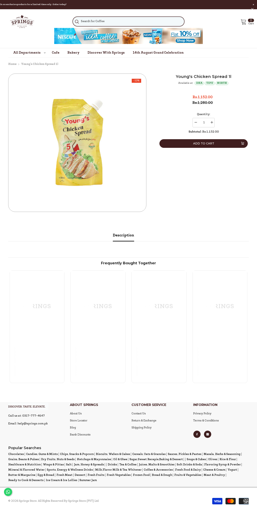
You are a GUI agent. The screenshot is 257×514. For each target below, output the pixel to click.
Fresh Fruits (96, 475)
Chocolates (16, 454)
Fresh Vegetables (119, 475)
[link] (37, 355)
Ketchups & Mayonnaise (94, 459)
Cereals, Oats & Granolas (149, 454)
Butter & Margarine (21, 475)
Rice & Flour (227, 459)
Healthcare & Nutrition (24, 464)
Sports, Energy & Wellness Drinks (70, 469)
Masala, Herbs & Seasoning (222, 454)
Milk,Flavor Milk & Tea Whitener (118, 469)
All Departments (27, 52)
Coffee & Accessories (158, 469)
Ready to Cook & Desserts (26, 480)
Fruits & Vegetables (187, 475)
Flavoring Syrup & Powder (222, 464)
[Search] (128, 21)
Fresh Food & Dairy (188, 469)
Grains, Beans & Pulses (23, 459)
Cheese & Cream (214, 469)
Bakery (73, 52)
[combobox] (128, 21)
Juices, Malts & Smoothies (156, 464)
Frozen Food (141, 475)
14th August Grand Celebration (158, 52)
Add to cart (203, 143)
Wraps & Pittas (53, 464)
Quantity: (203, 114)
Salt (69, 464)
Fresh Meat (64, 475)
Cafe (55, 52)
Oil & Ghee (120, 459)
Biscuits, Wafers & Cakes (113, 454)
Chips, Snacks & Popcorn (77, 454)
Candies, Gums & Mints (42, 454)
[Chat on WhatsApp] (8, 492)
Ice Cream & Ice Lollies (61, 480)
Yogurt (232, 469)
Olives (212, 459)
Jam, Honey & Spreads (89, 464)
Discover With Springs (106, 52)
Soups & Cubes (196, 459)
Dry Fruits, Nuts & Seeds (58, 459)
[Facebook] (197, 434)
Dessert (80, 475)
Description (123, 235)
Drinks (112, 464)
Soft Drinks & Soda (189, 464)
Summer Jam (88, 480)
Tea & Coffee (128, 464)
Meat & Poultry (214, 475)
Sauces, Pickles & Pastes (184, 454)
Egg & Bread (46, 475)
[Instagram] (207, 434)
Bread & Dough (162, 475)
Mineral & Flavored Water (26, 469)
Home (12, 64)
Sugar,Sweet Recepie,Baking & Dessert (156, 459)
